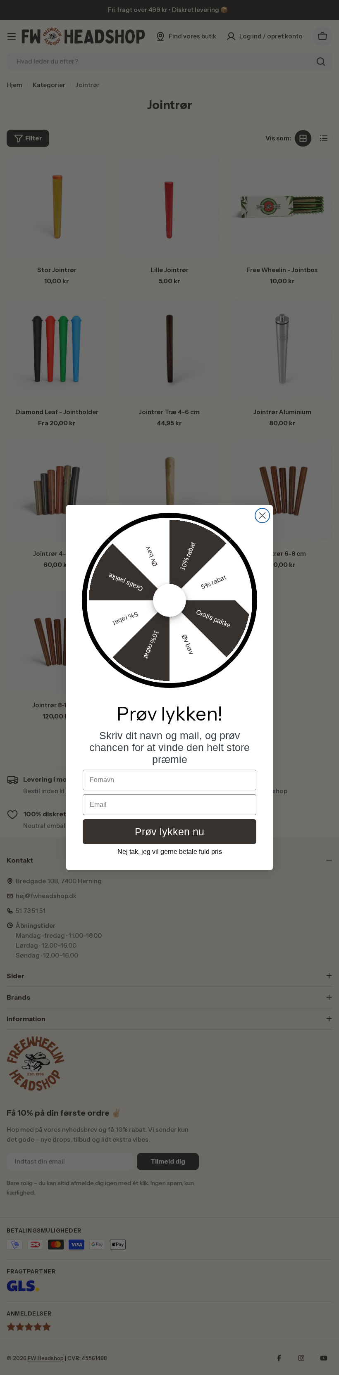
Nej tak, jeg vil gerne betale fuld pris (169, 851)
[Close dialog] (262, 515)
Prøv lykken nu (169, 831)
